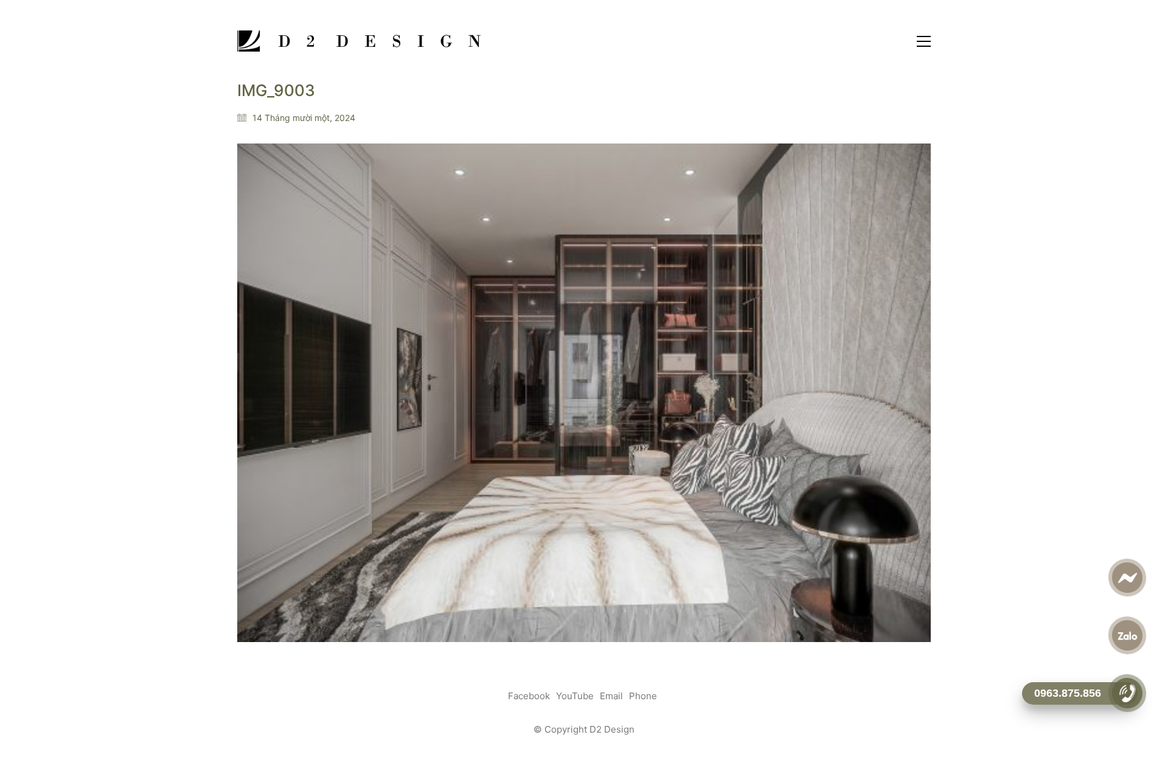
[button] (924, 41)
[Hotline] (1127, 693)
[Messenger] (1127, 577)
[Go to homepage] (359, 41)
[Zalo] (1127, 635)
